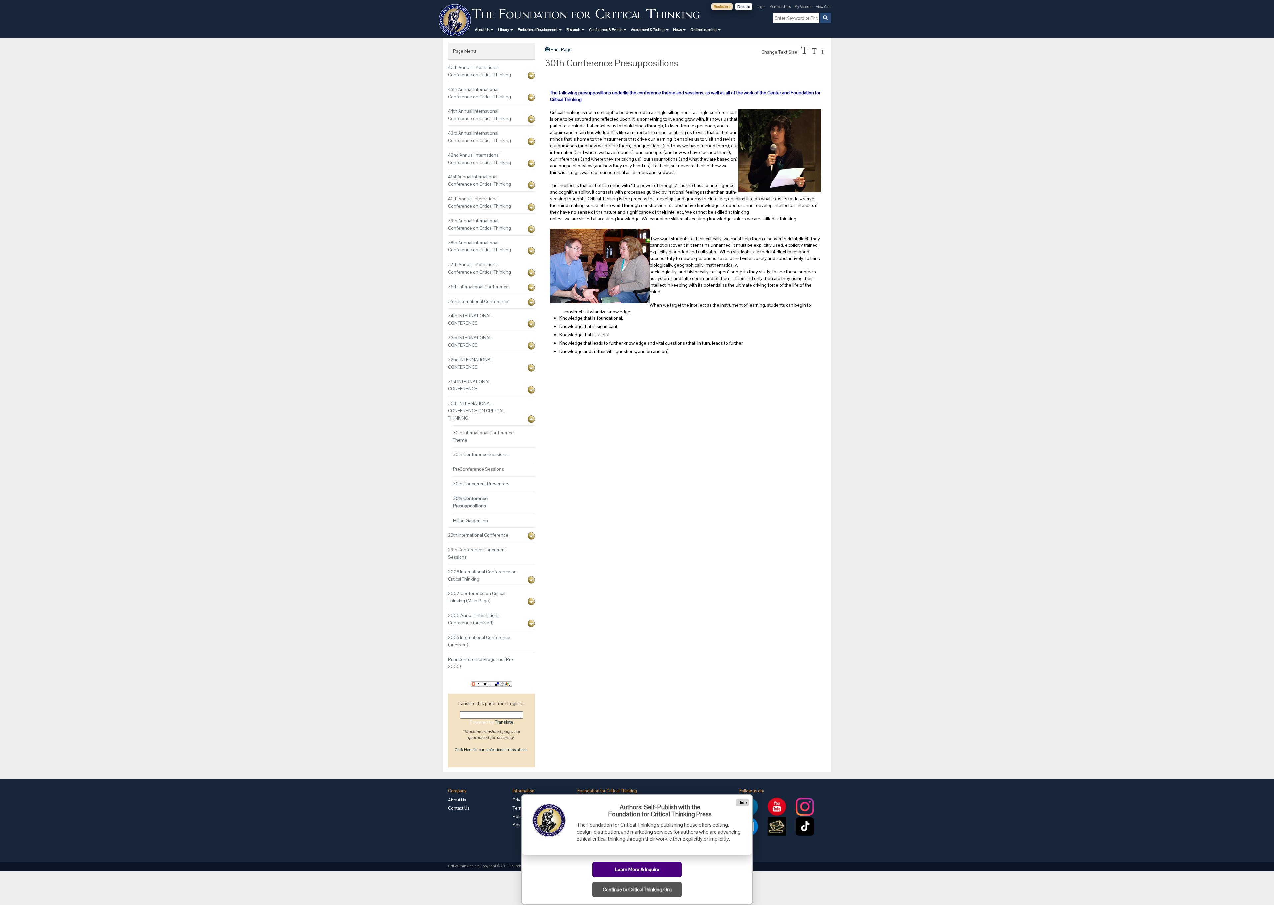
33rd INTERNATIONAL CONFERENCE (470, 341)
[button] (484, 30)
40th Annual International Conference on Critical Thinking (479, 202)
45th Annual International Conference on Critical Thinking (479, 93)
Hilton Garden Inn (470, 520)
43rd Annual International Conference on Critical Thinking (479, 136)
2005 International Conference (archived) (479, 641)
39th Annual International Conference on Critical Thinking (479, 224)
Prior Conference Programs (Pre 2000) (480, 662)
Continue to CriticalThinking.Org (637, 889)
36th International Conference (478, 287)
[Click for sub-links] (531, 75)
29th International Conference (478, 535)
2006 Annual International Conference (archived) (474, 619)
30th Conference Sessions (480, 454)
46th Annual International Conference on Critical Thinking (479, 71)
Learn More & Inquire (637, 869)
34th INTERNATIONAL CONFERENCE (470, 319)
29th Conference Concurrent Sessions (477, 553)
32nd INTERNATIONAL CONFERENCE (470, 363)
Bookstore (722, 6)
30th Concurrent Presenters (481, 484)
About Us (457, 800)
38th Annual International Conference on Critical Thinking (479, 246)
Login (761, 6)
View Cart (823, 6)
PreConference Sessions (478, 469)
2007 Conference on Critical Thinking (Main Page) (476, 597)
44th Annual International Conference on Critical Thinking (479, 114)
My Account (804, 6)
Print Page (561, 49)
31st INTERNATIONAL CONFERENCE (469, 385)
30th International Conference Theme (483, 436)
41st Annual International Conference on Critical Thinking (479, 180)
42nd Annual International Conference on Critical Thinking (479, 158)
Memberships (780, 6)
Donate (743, 6)
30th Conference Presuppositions (470, 502)
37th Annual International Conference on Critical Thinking (479, 268)
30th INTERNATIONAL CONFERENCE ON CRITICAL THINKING (476, 410)
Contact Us (459, 808)
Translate (504, 722)
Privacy (520, 800)
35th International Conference (478, 301)
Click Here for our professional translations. (491, 749)
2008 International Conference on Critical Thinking (482, 575)
